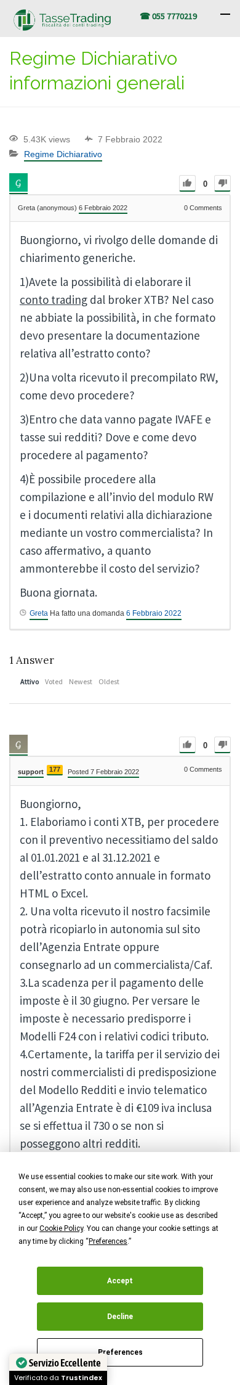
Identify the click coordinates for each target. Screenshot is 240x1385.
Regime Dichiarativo (63, 154)
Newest (80, 681)
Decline (120, 1316)
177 (54, 769)
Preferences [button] (108, 1241)
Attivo (29, 681)
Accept (120, 1281)
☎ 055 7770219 (168, 16)
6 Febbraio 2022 (154, 613)
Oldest (108, 681)
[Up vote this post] (187, 183)
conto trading (53, 299)
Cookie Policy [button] (61, 1228)
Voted (54, 681)
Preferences (120, 1352)
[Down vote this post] (222, 183)
